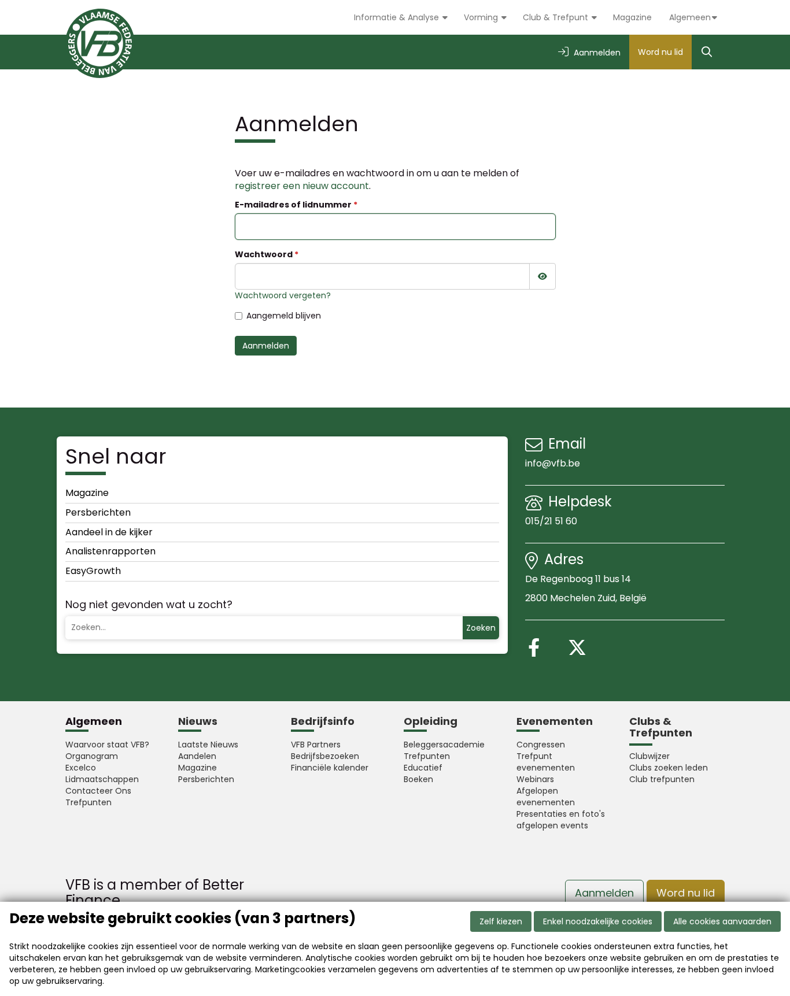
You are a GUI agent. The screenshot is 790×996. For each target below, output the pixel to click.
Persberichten (98, 512)
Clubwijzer (649, 756)
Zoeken (481, 628)
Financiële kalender (329, 767)
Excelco (80, 767)
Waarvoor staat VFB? (107, 744)
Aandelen (197, 756)
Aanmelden (265, 345)
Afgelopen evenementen (545, 796)
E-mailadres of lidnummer (293, 204)
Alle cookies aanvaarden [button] (722, 921)
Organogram (91, 756)
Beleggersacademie (444, 744)
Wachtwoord (264, 254)
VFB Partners (316, 744)
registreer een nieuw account (302, 185)
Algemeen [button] (690, 17)
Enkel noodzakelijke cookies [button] (597, 921)
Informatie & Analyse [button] (397, 17)
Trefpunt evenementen (545, 761)
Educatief (423, 767)
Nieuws (197, 721)
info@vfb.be (552, 463)
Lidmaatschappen (102, 779)
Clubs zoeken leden (668, 767)
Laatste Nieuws (208, 744)
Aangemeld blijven (283, 315)
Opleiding (430, 721)
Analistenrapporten (110, 551)
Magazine (632, 17)
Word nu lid (660, 52)
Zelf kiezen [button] (500, 921)
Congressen (540, 744)
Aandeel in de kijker (109, 532)
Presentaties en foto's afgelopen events (560, 819)
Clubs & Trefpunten (660, 727)
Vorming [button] (482, 17)
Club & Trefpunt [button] (556, 17)
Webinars (535, 779)
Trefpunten (88, 802)
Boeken (418, 779)
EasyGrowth (93, 570)
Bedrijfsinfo (323, 721)
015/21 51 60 (552, 521)
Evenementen (554, 721)
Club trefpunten (662, 779)
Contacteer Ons (98, 791)
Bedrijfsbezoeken (325, 756)
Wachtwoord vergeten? (283, 295)
